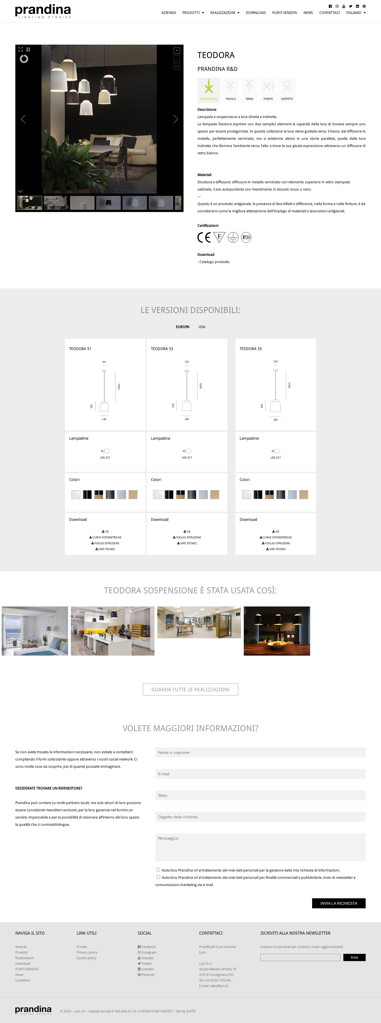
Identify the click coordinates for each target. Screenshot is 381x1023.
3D (106, 531)
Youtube (147, 958)
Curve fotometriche (106, 537)
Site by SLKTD (186, 1011)
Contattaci (329, 13)
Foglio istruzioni (106, 543)
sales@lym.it (219, 986)
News (308, 13)
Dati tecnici (106, 549)
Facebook (148, 947)
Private (82, 947)
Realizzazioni (222, 13)
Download (256, 13)
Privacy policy (87, 952)
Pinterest (148, 975)
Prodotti (191, 13)
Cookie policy (87, 958)
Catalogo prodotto (214, 262)
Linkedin (147, 969)
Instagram (148, 952)
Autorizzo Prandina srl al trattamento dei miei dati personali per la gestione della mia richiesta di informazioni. (250, 870)
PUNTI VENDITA (284, 13)
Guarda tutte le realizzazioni (190, 689)
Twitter (146, 964)
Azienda (168, 13)
